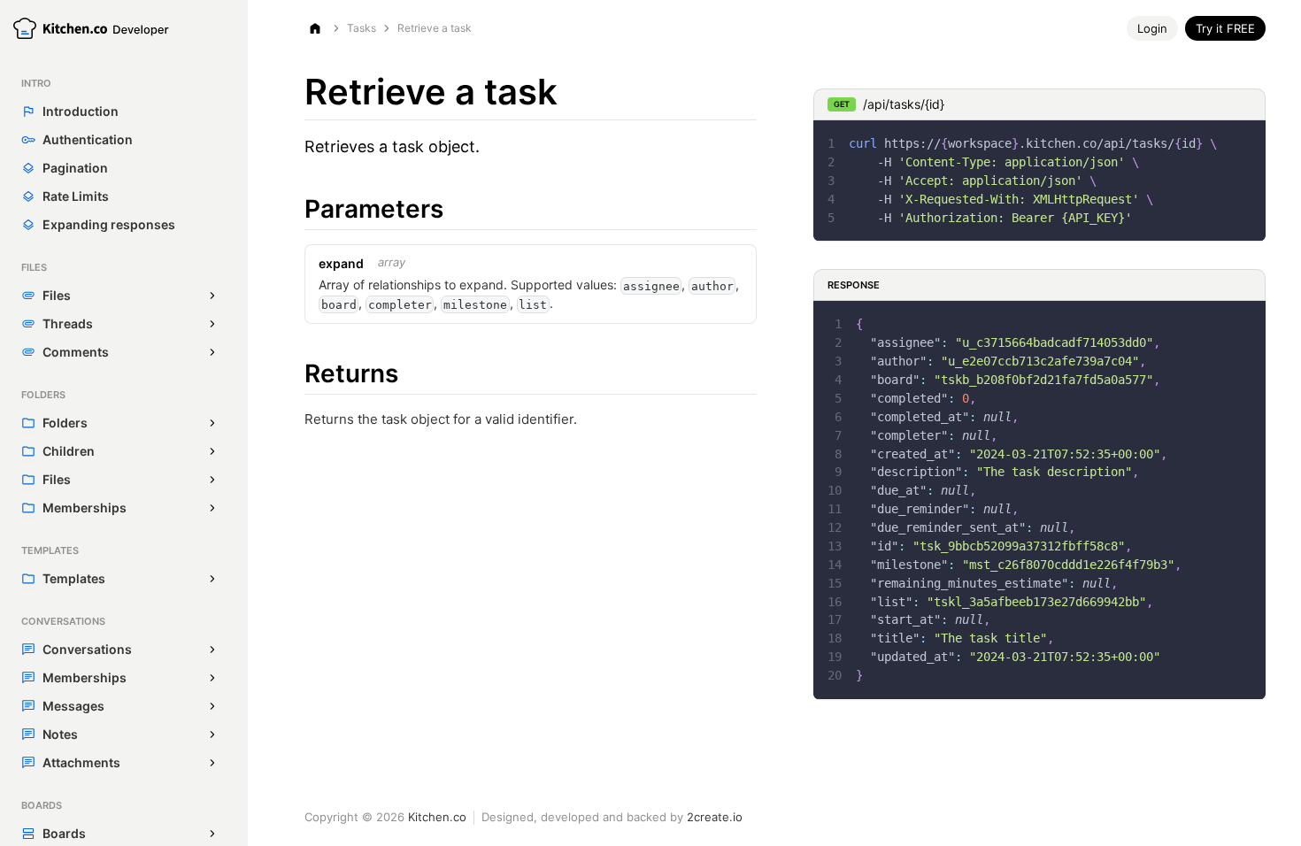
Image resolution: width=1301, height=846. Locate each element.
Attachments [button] (81, 762)
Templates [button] (73, 578)
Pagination (75, 167)
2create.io (715, 817)
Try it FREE (1225, 28)
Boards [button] (64, 833)
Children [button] (68, 450)
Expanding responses (108, 224)
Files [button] (56, 295)
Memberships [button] (84, 507)
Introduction (80, 111)
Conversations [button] (87, 649)
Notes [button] (60, 734)
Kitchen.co (437, 817)
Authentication (87, 139)
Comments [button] (75, 351)
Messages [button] (73, 705)
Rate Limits (75, 196)
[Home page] (315, 28)
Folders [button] (65, 422)
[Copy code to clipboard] (1244, 142)
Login (1152, 28)
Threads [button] (67, 323)
